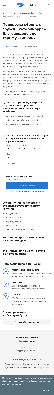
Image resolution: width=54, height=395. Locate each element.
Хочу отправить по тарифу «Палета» (27, 191)
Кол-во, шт (11, 163)
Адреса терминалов (13, 364)
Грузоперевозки (9, 13)
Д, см (9, 145)
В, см (39, 145)
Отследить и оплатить (32, 364)
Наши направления (41, 368)
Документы (10, 368)
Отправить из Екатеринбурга (32, 13)
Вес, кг (9, 154)
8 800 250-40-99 (27, 337)
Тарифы (45, 364)
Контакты (28, 368)
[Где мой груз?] (49, 5)
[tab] (12, 46)
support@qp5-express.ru (27, 351)
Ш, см (24, 145)
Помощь (19, 368)
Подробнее (16, 384)
